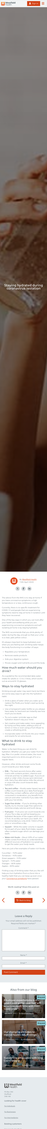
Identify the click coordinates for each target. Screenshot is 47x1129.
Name (23, 955)
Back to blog (25, 900)
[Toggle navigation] (43, 3)
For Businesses (10, 1112)
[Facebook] (23, 589)
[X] (17, 589)
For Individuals (9, 1106)
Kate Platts (28, 1065)
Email (23, 963)
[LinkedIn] (29, 589)
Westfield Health (29, 579)
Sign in (35, 3)
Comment (23, 928)
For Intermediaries (11, 1118)
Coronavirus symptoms (16, 879)
